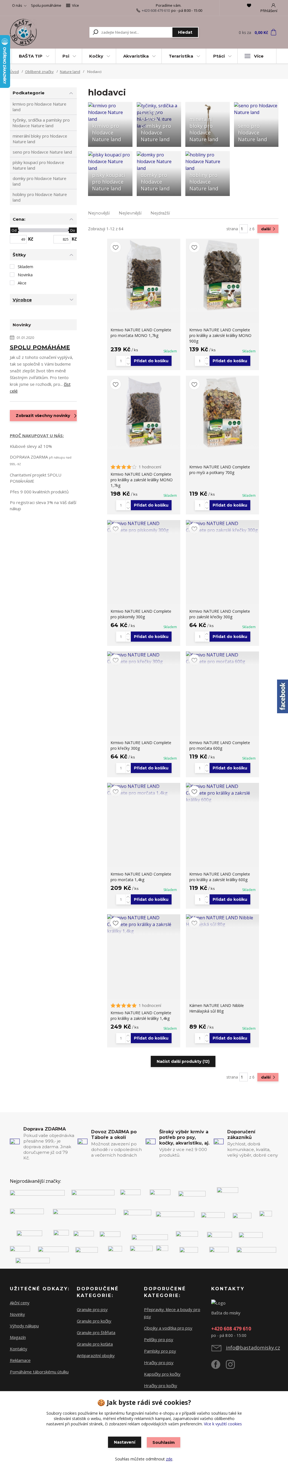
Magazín (18, 1337)
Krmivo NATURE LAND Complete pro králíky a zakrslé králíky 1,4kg (141, 1015)
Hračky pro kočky (160, 1385)
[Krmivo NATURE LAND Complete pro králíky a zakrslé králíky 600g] (222, 793)
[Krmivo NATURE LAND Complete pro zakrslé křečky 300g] (222, 527)
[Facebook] (218, 1366)
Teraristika (181, 56)
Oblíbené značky (39, 71)
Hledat (185, 32)
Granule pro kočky (94, 1321)
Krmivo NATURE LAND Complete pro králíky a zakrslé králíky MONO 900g (220, 335)
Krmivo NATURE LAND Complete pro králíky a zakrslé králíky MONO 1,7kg (142, 479)
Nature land (70, 71)
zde (169, 1459)
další (266, 229)
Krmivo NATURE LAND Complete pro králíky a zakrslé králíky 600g (219, 876)
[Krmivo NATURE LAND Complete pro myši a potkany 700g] (222, 412)
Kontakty (18, 1349)
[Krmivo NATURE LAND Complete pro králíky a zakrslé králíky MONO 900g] (222, 275)
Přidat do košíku (151, 360)
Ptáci (219, 56)
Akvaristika (136, 56)
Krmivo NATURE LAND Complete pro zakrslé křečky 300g (219, 613)
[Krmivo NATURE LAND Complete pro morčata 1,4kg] (143, 789)
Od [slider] (14, 230)
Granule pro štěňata (96, 1332)
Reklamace (20, 1360)
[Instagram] (233, 1366)
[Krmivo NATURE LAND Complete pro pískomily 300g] (143, 527)
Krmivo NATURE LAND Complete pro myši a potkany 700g (219, 469)
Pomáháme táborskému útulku (39, 1372)
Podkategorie (28, 92)
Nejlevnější (130, 213)
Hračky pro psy (159, 1362)
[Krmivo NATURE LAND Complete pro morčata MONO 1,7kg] (143, 275)
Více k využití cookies (223, 1423)
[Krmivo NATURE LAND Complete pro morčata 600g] (222, 658)
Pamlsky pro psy (160, 1351)
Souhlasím (163, 1442)
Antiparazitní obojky (96, 1355)
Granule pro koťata (95, 1344)
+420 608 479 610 (156, 10)
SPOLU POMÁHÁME (40, 347)
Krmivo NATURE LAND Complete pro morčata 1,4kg (141, 876)
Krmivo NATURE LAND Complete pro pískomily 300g (141, 613)
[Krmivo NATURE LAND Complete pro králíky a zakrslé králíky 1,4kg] (143, 924)
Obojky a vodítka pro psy (168, 1328)
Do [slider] (73, 230)
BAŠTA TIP (30, 56)
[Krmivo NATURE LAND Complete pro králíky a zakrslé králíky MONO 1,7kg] (143, 412)
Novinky (17, 1314)
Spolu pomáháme (46, 5)
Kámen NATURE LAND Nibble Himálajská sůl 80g (216, 1008)
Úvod (14, 71)
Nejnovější (99, 213)
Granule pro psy (92, 1309)
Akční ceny (20, 1302)
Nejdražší (160, 213)
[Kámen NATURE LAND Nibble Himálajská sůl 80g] (222, 921)
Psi (65, 56)
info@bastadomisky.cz (253, 1347)
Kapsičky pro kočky (162, 1374)
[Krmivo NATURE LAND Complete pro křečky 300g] (143, 658)
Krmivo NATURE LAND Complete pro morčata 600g (219, 745)
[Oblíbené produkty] (249, 5)
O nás (17, 5)
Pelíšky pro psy (158, 1339)
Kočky (96, 56)
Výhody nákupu (24, 1325)
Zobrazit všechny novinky (43, 415)
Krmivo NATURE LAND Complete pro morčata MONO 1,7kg (141, 332)
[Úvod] (31, 32)
